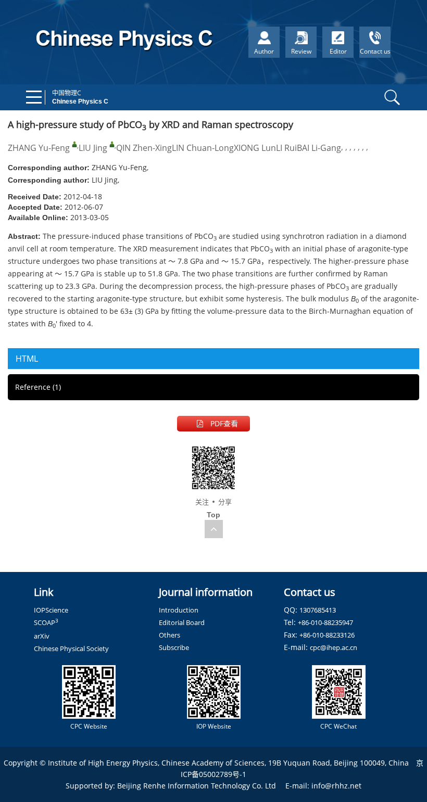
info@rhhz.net (336, 786)
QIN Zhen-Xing (144, 148)
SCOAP (46, 622)
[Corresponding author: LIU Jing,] (112, 144)
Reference (38, 387)
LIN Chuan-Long (203, 148)
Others (169, 635)
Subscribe (174, 647)
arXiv (41, 636)
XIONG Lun (255, 148)
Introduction (178, 610)
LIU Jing (93, 148)
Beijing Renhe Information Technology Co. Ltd (196, 786)
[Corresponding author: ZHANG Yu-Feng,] (74, 144)
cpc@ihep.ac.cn (333, 647)
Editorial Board (182, 622)
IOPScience (51, 610)
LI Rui (286, 148)
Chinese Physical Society (71, 648)
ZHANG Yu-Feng (39, 148)
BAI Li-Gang (319, 148)
